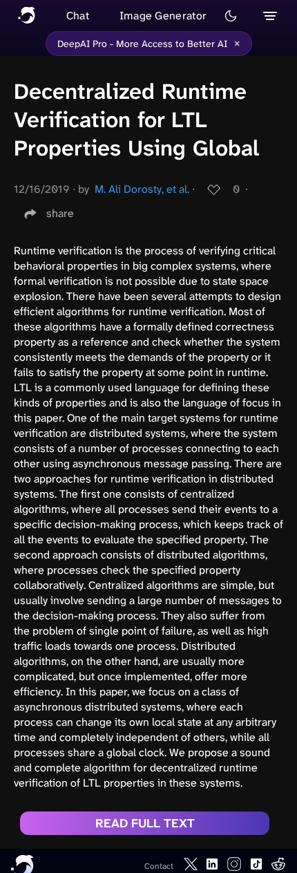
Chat (77, 15)
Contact (158, 866)
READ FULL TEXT (145, 823)
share (60, 213)
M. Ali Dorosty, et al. (142, 189)
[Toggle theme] (231, 16)
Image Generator (163, 15)
